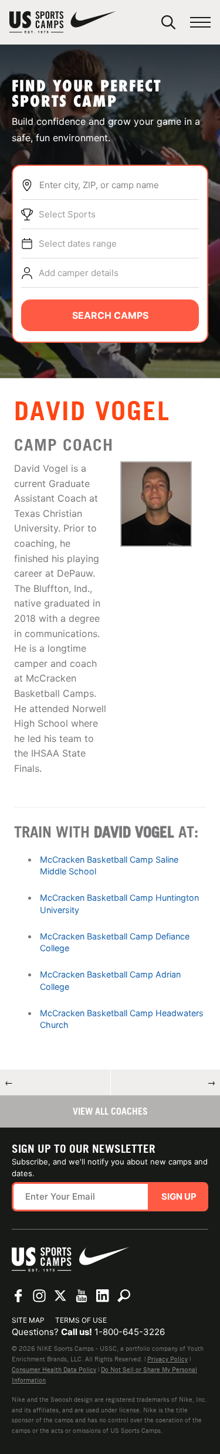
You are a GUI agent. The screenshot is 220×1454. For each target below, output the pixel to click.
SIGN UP (179, 1196)
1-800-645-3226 (129, 1331)
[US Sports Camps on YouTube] (81, 1295)
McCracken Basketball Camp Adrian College (110, 980)
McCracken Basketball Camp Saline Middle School (109, 865)
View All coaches (110, 1111)
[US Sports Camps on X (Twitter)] (60, 1295)
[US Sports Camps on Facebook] (18, 1295)
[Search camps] (123, 1295)
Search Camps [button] (110, 315)
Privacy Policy (167, 1359)
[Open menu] (200, 22)
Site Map (28, 1320)
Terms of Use (81, 1320)
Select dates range (78, 243)
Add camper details (79, 272)
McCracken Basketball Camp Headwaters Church (122, 1019)
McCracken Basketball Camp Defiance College (114, 942)
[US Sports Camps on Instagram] (39, 1295)
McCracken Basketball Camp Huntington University (119, 903)
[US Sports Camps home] (62, 22)
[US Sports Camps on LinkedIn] (102, 1295)
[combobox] (119, 185)
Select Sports (67, 214)
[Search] (168, 22)
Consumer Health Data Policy (54, 1370)
